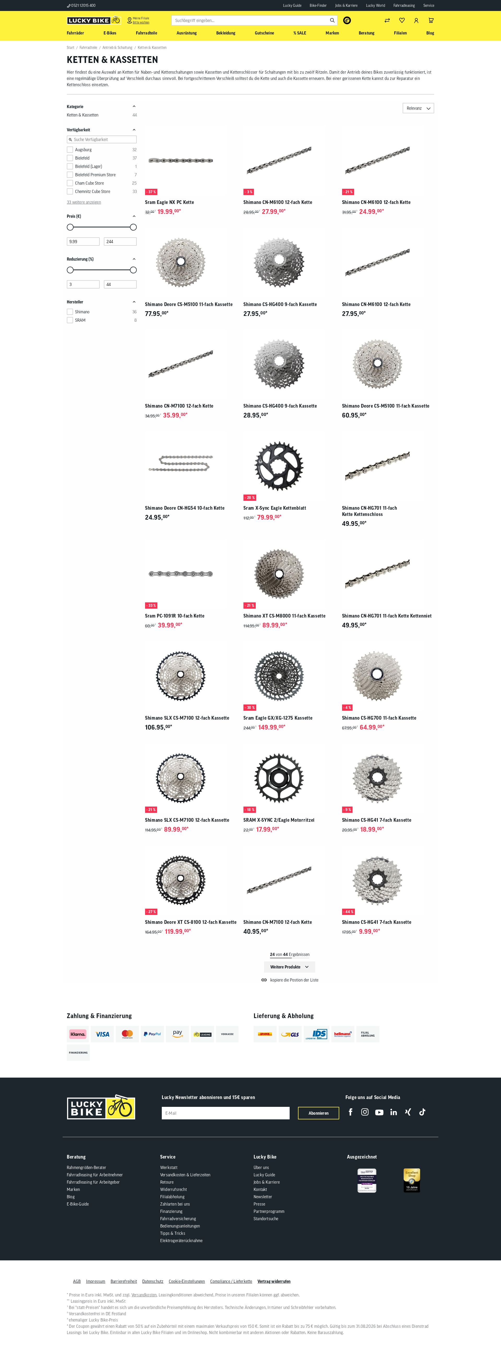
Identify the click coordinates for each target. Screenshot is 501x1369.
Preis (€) (74, 216)
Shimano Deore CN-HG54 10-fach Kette (185, 508)
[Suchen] (332, 20)
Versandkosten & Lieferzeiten (185, 1174)
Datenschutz (152, 1281)
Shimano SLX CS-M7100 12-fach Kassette (187, 718)
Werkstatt (168, 1167)
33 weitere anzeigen (84, 202)
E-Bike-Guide (78, 1204)
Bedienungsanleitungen (180, 1226)
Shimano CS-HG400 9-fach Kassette (280, 304)
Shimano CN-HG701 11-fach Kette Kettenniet (387, 616)
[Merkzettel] (402, 20)
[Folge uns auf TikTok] (422, 1112)
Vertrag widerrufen (274, 1281)
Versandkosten (144, 1294)
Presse (259, 1204)
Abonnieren (319, 1113)
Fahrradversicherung (178, 1218)
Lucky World (375, 5)
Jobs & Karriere (346, 5)
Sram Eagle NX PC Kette (169, 202)
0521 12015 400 (83, 5)
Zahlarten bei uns (175, 1204)
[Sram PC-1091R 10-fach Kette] (191, 574)
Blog (71, 1196)
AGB (77, 1281)
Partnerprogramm (269, 1211)
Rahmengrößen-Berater (86, 1167)
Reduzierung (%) (80, 259)
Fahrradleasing (404, 5)
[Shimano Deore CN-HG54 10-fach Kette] (191, 466)
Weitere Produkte (285, 967)
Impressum (95, 1281)
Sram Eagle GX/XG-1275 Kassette (277, 718)
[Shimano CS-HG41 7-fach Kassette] (388, 778)
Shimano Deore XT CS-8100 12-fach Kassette (191, 922)
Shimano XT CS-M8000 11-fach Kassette (284, 616)
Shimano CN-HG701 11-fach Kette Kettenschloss (369, 511)
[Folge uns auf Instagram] (365, 1112)
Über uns (261, 1167)
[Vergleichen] (387, 20)
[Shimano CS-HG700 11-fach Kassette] (388, 676)
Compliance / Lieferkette (231, 1281)
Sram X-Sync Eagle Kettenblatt (274, 508)
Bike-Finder (318, 5)
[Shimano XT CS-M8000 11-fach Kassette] (289, 574)
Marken (73, 1189)
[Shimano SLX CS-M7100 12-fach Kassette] (191, 676)
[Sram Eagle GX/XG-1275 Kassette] (289, 676)
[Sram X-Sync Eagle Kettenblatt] (289, 466)
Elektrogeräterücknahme (181, 1240)
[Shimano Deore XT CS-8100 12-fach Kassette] (191, 880)
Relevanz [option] (414, 108)
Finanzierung (171, 1211)
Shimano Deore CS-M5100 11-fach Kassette (188, 304)
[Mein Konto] (416, 20)
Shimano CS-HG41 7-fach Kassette (376, 820)
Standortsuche (266, 1218)
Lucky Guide (292, 5)
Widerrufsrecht (173, 1189)
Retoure (167, 1182)
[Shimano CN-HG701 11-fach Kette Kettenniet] (388, 574)
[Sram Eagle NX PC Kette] (191, 160)
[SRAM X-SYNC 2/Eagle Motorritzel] (289, 778)
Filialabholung (172, 1196)
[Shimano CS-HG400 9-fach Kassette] (289, 262)
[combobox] (254, 20)
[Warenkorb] (431, 20)
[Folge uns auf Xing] (408, 1112)
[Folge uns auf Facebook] (350, 1112)
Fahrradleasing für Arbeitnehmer (95, 1174)
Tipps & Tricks (172, 1233)
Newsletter (263, 1196)
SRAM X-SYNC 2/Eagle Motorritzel (279, 820)
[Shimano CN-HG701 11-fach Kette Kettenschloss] (388, 466)
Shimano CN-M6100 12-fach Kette (277, 202)
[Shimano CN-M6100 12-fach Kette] (289, 160)
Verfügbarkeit (78, 129)
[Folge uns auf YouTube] (379, 1112)
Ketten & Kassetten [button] (82, 115)
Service (429, 5)
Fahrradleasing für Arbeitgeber (93, 1182)
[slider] (70, 227)
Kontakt (260, 1189)
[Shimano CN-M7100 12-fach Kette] (191, 364)
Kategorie (75, 106)
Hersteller (75, 301)
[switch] (484, 1349)
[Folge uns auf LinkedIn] (394, 1112)
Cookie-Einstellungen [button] (187, 1281)
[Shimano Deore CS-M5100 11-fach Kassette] (191, 262)
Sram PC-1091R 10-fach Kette (175, 616)
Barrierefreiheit (124, 1281)
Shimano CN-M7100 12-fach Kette (179, 406)
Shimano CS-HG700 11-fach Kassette (379, 718)
